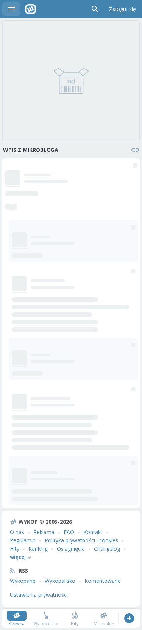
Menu (11, 9)
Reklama (44, 532)
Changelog (107, 548)
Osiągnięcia (71, 548)
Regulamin (23, 540)
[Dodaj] (129, 618)
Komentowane (102, 580)
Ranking (38, 548)
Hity (14, 548)
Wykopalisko (60, 580)
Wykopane (23, 580)
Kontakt (93, 532)
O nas (17, 532)
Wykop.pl (30, 9)
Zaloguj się (122, 8)
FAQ (69, 532)
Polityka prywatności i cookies (81, 540)
